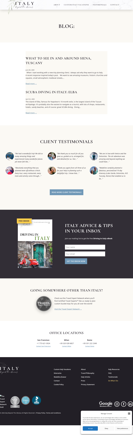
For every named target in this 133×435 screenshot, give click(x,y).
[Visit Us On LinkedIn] (130, 404)
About (57, 5)
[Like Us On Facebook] (123, 404)
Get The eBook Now (76, 261)
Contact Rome (89, 346)
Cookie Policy (59, 384)
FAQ (109, 373)
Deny (106, 428)
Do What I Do (113, 381)
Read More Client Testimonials (66, 192)
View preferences (122, 428)
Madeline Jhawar (60, 377)
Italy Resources (114, 369)
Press (83, 381)
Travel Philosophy (87, 373)
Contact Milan (66, 346)
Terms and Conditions (53, 413)
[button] (129, 414)
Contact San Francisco (43, 346)
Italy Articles (85, 377)
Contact (114, 5)
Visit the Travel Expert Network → (68, 309)
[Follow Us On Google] (105, 404)
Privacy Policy (40, 413)
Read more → (31, 83)
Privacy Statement (88, 384)
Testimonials (99, 5)
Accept (90, 428)
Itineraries (57, 373)
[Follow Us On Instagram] (117, 404)
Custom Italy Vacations (76, 5)
